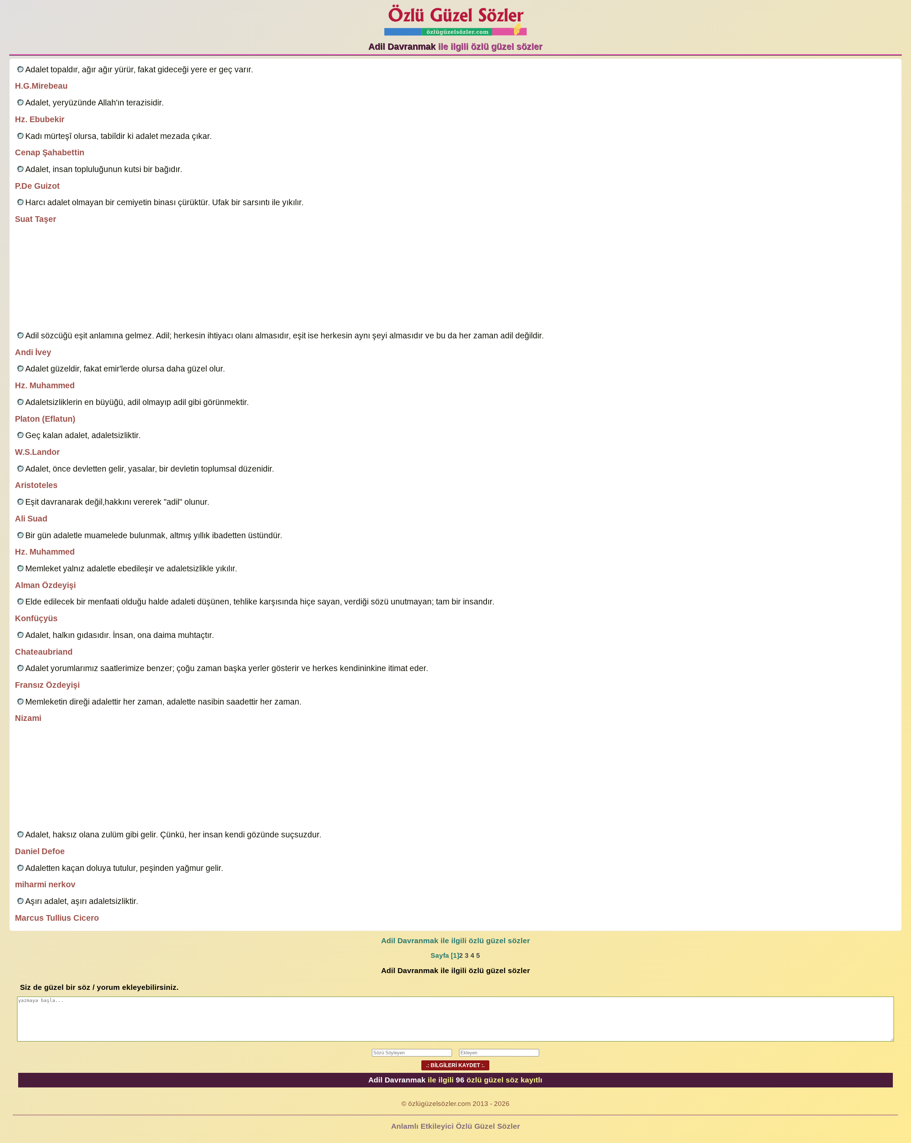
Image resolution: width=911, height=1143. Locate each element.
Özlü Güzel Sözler (455, 18)
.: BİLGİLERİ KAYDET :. (455, 1065)
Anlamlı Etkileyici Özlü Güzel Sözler (455, 1126)
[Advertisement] (455, 278)
